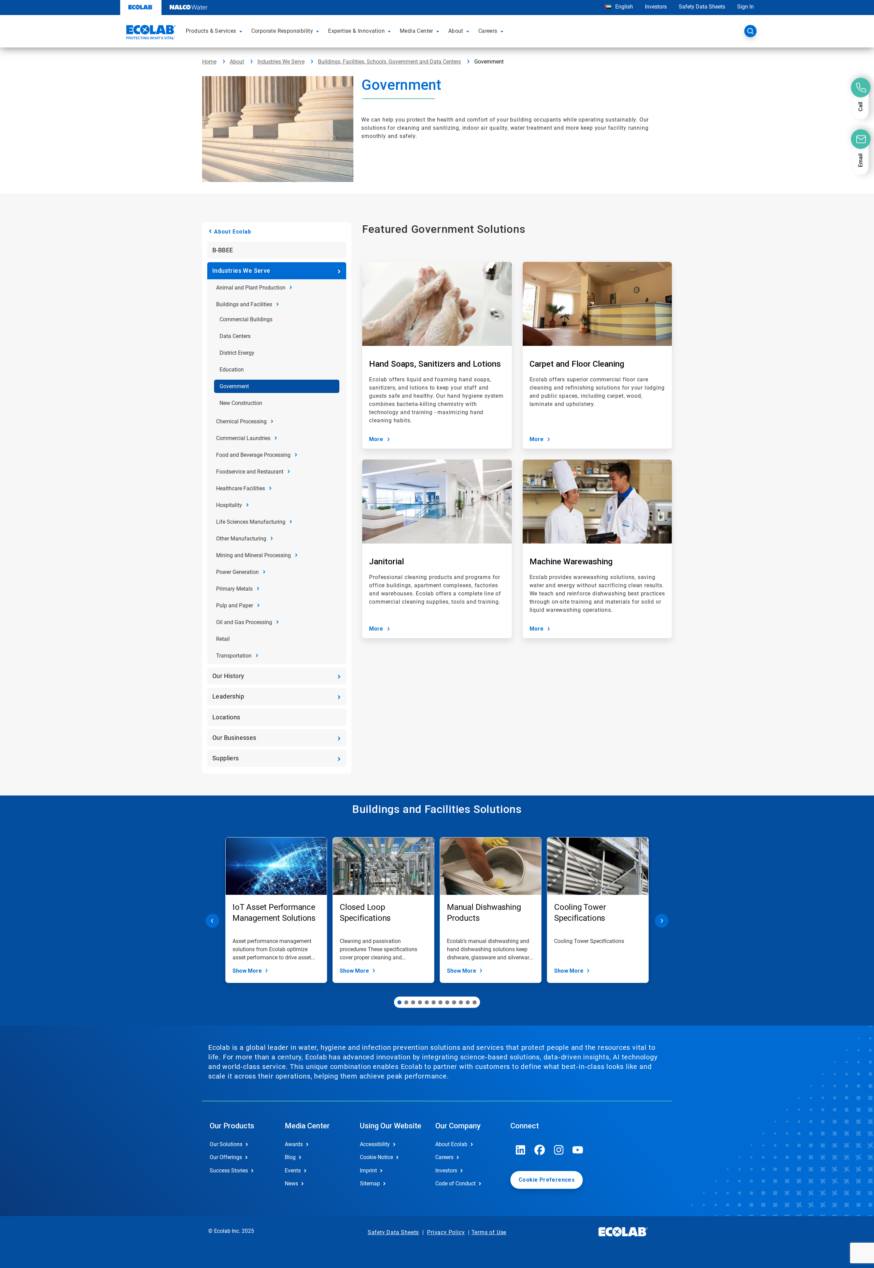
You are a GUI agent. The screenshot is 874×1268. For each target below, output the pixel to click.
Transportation (234, 655)
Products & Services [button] (211, 31)
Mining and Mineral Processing (253, 555)
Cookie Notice (376, 1157)
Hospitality (229, 505)
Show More (247, 971)
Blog (290, 1157)
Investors (656, 6)
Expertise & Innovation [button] (356, 31)
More (376, 439)
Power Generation (237, 572)
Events (293, 1170)
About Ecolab (232, 231)
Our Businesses (234, 737)
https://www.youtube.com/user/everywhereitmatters (578, 1150)
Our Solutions (226, 1144)
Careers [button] (487, 31)
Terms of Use (489, 1232)
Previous (212, 921)
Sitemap (370, 1183)
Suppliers (225, 758)
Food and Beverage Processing (253, 455)
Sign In (745, 6)
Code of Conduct (455, 1183)
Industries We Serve (281, 61)
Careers (444, 1157)
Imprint (368, 1170)
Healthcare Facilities (240, 488)
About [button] (455, 31)
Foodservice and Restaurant (249, 471)
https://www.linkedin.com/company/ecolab (520, 1150)
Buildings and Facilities (244, 304)
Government (234, 386)
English (623, 6)
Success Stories (229, 1170)
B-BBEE (222, 250)
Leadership (228, 696)
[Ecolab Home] (150, 33)
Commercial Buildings (246, 319)
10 (461, 1002)
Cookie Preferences (547, 1180)
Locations (226, 717)
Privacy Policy (446, 1232)
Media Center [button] (416, 31)
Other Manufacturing (241, 538)
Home (209, 61)
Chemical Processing (241, 421)
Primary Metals (234, 589)
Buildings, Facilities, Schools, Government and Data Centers (389, 61)
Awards (294, 1144)
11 (468, 1002)
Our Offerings (226, 1157)
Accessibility (375, 1144)
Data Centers (235, 336)
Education (232, 369)
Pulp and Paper (234, 605)
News (291, 1183)
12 (475, 1002)
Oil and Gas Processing (244, 622)
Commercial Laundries (243, 438)
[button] (242, 31)
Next (661, 921)
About (237, 61)
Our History (228, 675)
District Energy (237, 353)
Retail (223, 639)
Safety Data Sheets (702, 6)
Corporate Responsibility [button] (282, 31)
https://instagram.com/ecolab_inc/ (559, 1150)
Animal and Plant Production (250, 287)
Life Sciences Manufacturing (250, 522)
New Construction (241, 403)
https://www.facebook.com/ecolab (540, 1150)
